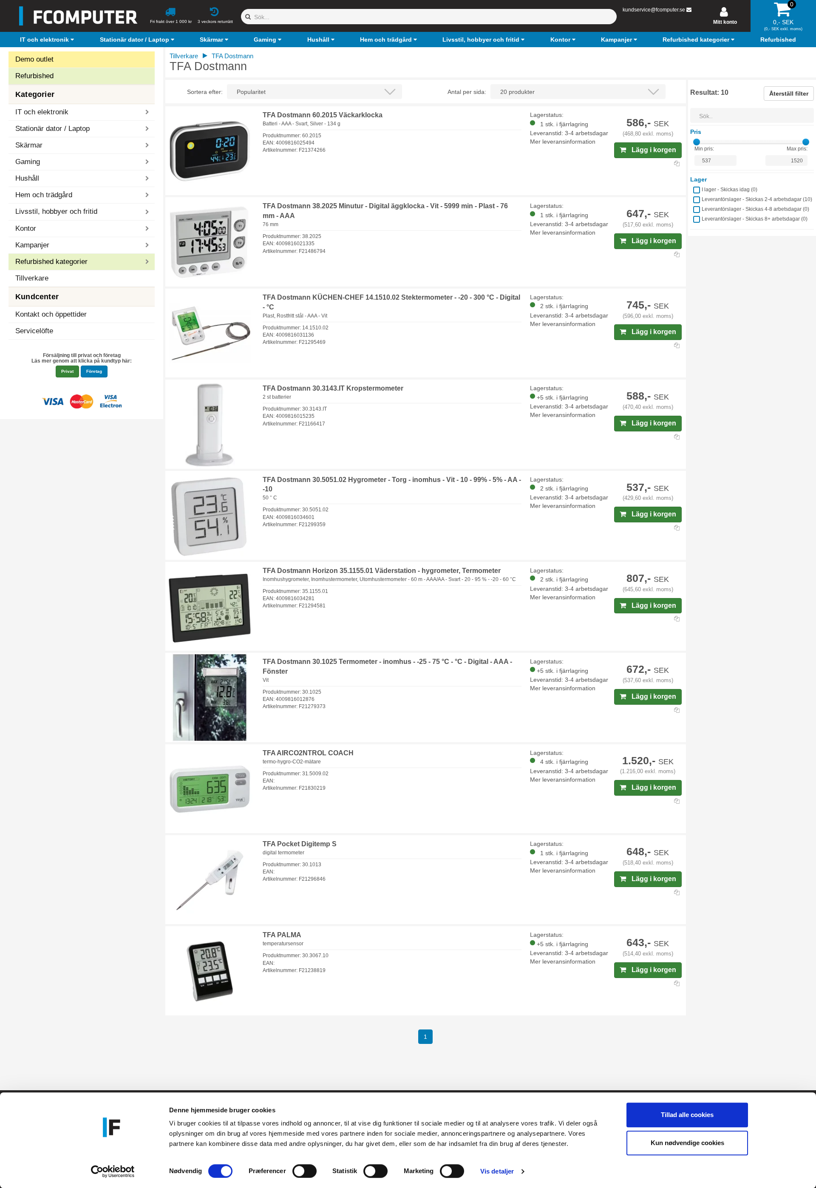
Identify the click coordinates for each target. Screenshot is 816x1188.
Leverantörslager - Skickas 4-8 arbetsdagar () (755, 209)
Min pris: (704, 149)
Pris (695, 131)
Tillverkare (31, 278)
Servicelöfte (34, 331)
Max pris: (797, 149)
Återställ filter (788, 93)
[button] (48, 39)
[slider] (696, 142)
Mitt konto (725, 22)
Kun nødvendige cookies (687, 1142)
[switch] (304, 1171)
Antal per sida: (467, 91)
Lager (698, 179)
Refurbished (34, 76)
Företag (94, 371)
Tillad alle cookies (687, 1114)
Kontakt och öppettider (51, 314)
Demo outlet (34, 59)
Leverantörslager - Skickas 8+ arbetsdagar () (755, 219)
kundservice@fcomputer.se (654, 10)
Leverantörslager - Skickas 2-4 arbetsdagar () (757, 199)
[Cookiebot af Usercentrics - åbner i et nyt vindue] (113, 1171)
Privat (67, 371)
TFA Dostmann (232, 56)
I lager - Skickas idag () (729, 190)
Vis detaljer (497, 1171)
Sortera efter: (205, 91)
